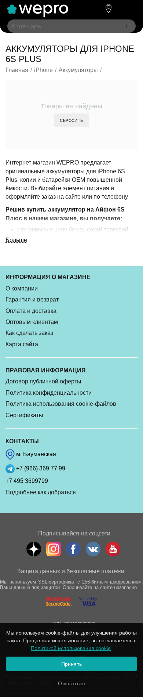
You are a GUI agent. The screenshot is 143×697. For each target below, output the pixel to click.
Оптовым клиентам (32, 322)
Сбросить (71, 120)
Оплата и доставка (31, 311)
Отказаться (71, 683)
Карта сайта (22, 344)
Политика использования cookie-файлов (61, 404)
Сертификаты (24, 415)
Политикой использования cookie (71, 648)
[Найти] (128, 26)
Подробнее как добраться (41, 492)
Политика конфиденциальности (49, 393)
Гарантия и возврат (32, 299)
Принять (71, 664)
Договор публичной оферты (43, 381)
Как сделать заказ (29, 333)
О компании (22, 288)
